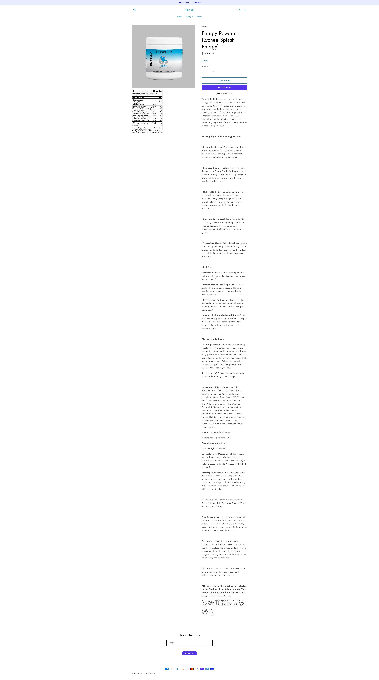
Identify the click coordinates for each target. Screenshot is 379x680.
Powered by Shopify (149, 673)
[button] (134, 10)
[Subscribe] (209, 643)
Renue (140, 673)
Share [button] (206, 60)
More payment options (224, 93)
